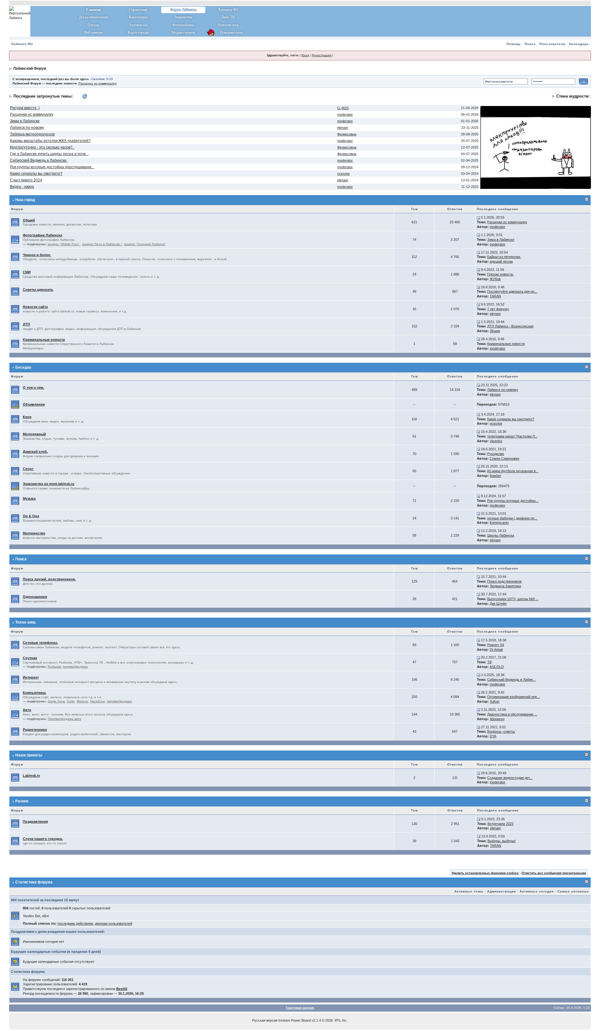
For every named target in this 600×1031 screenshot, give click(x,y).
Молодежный (34, 434)
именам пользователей (113, 923)
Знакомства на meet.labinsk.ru (48, 484)
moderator (345, 114)
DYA (493, 736)
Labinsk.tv (31, 775)
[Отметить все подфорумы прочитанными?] (15, 239)
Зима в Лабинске (25, 121)
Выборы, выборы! (502, 841)
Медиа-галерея (183, 32)
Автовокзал (138, 25)
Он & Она (31, 516)
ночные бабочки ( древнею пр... (512, 518)
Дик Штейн (498, 603)
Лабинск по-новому (27, 127)
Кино (27, 417)
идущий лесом (501, 261)
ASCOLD (497, 667)
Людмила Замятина (505, 586)
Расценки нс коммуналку (97, 83)
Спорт (28, 469)
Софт (71, 701)
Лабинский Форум (29, 68)
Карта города (138, 32)
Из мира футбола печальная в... (512, 471)
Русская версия (265, 1020)
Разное (21, 801)
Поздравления (35, 821)
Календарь (579, 44)
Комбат (495, 476)
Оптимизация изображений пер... (513, 697)
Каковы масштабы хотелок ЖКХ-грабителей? (50, 141)
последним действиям (75, 923)
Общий (29, 220)
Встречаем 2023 (500, 824)
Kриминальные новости (44, 339)
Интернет (31, 677)
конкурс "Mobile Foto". (64, 244)
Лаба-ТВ (228, 17)
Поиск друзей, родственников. (49, 579)
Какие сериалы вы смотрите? (36, 173)
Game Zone (56, 701)
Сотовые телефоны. (40, 642)
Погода (93, 25)
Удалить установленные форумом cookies (485, 873)
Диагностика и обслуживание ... (512, 714)
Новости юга (228, 25)
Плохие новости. (500, 274)
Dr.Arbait (496, 649)
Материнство (34, 533)
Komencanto (499, 522)
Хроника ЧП (228, 10)
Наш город (25, 200)
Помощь (514, 44)
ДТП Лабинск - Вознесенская (510, 326)
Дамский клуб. (35, 451)
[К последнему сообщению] (478, 217)
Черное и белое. (37, 255)
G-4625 (343, 108)
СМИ (27, 272)
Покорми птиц (227, 32)
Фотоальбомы (183, 25)
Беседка (23, 367)
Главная (93, 10)
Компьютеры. (34, 693)
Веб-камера (93, 32)
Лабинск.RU (22, 44)
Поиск (530, 44)
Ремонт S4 (495, 645)
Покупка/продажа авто (64, 718)
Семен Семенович (504, 458)
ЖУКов (495, 279)
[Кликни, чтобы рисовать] (535, 147)
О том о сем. (33, 387)
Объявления (34, 404)
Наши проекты (28, 755)
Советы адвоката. (38, 289)
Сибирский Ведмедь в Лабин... (511, 679)
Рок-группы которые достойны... (512, 501)
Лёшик (495, 331)
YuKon (494, 701)
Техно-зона (25, 622)
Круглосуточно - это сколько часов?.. (42, 147)
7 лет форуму (498, 309)
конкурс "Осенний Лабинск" (145, 244)
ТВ (489, 662)
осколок (343, 173)
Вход (305, 55)
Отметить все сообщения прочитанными (554, 873)
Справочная (138, 10)
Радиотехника (35, 729)
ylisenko (496, 441)
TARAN (495, 296)
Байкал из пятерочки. (504, 257)
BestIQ (122, 989)
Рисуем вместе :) (25, 108)
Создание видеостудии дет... (509, 778)
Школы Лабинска (500, 535)
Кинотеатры (138, 17)
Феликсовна (346, 134)
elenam (342, 127)
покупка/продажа (75, 666)
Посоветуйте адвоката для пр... (512, 291)
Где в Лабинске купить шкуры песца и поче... (49, 154)
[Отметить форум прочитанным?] (15, 222)
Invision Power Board (294, 1020)
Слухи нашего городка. (43, 839)
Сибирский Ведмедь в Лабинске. (39, 160)
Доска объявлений (93, 17)
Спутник (30, 658)
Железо (82, 701)
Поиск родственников (504, 581)
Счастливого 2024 (26, 180)
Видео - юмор (22, 186)
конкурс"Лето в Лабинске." (102, 244)
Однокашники (35, 597)
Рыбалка (54, 666)
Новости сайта (35, 307)
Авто (27, 710)
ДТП (26, 324)
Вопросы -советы (501, 731)
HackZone (97, 701)
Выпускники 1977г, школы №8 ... (512, 599)
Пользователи (552, 44)
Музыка (29, 498)
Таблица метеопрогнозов (32, 134)
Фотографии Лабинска (42, 235)
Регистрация (321, 55)
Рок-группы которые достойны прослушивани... (52, 167)
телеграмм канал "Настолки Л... (512, 436)
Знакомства (183, 17)
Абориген (497, 719)
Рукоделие (495, 454)
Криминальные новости (506, 344)
